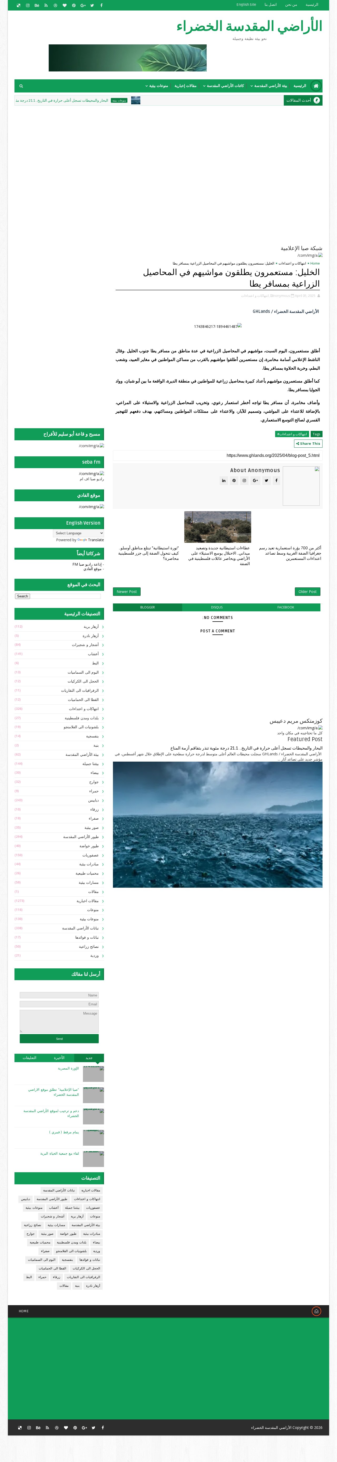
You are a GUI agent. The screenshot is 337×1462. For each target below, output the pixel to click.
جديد (89, 1058)
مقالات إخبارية (186, 86)
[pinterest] (74, 5)
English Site (246, 4)
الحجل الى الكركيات (83, 681)
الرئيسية (312, 4)
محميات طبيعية (87, 873)
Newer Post (127, 591)
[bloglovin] (64, 5)
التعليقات (29, 1058)
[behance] (37, 5)
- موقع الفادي (93, 568)
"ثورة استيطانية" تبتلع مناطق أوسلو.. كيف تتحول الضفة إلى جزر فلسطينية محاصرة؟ (148, 553)
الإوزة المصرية (68, 1068)
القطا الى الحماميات (83, 700)
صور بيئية (92, 827)
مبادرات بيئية (89, 864)
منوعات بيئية (158, 86)
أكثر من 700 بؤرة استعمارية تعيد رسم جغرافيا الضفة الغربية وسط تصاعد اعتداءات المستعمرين (290, 553)
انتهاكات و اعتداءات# (292, 434)
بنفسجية (92, 736)
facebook (285, 607)
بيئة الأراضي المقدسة (270, 86)
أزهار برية (91, 626)
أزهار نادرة (91, 636)
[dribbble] (55, 5)
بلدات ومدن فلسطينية (82, 718)
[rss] (46, 5)
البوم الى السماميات (83, 672)
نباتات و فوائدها (87, 937)
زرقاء (94, 809)
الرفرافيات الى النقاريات (80, 690)
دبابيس (93, 800)
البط (95, 663)
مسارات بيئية (89, 882)
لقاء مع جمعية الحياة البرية (59, 1153)
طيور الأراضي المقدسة (81, 837)
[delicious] (18, 5)
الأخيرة (59, 1058)
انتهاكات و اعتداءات (292, 263)
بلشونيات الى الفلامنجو (81, 727)
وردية (94, 955)
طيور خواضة (89, 846)
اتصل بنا (271, 4)
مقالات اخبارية (88, 901)
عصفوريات (90, 855)
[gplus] (83, 5)
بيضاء (95, 773)
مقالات (93, 892)
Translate (96, 539)
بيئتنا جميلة (90, 764)
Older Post (308, 591)
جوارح (94, 782)
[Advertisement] (195, 144)
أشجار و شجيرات (85, 645)
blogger (147, 607)
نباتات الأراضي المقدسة (80, 928)
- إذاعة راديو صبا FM (88, 564)
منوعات (93, 910)
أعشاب (93, 654)
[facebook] (101, 5)
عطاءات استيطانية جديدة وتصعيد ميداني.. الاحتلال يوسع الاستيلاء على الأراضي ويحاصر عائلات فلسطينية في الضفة (219, 556)
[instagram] (28, 5)
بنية (96, 745)
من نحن (291, 4)
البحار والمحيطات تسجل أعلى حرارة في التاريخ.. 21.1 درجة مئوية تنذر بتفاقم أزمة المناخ (70, 100)
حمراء (94, 791)
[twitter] (92, 5)
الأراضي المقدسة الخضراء (249, 26)
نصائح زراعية (89, 946)
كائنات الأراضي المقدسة (225, 86)
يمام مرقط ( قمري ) (64, 1132)
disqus (216, 607)
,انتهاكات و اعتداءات (255, 295)
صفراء (94, 818)
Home (315, 263)
